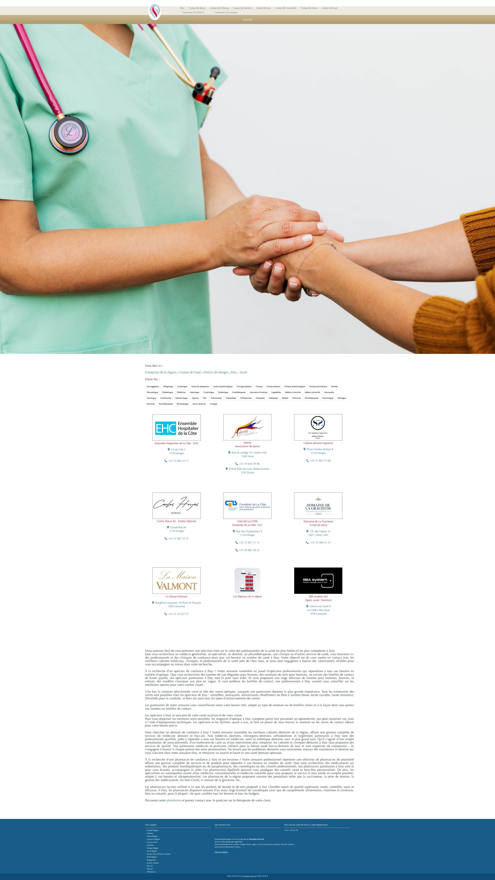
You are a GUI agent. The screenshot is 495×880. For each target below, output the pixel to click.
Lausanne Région (153, 839)
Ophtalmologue (181, 398)
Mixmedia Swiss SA (249, 876)
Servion (150, 866)
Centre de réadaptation (200, 386)
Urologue (213, 404)
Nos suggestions (153, 386)
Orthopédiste (231, 398)
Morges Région (153, 848)
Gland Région (152, 836)
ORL (205, 398)
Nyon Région (152, 851)
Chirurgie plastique (244, 386)
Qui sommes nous (222, 825)
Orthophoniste (246, 398)
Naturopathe (329, 392)
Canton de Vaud (189, 372)
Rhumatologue (182, 404)
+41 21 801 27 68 (320, 460)
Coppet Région (153, 830)
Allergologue (168, 386)
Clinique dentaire (273, 386)
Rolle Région (152, 857)
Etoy (234, 372)
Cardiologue (182, 386)
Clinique (259, 386)
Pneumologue (327, 398)
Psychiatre (151, 404)
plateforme (174, 800)
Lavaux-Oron (152, 842)
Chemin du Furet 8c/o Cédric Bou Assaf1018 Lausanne (319, 610)
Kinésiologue (223, 392)
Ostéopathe (273, 398)
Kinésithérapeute (239, 392)
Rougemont (151, 860)
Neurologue (151, 398)
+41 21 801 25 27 (178, 538)
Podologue (341, 398)
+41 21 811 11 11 (249, 542)
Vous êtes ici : (154, 366)
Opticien (195, 398)
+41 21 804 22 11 (178, 460)
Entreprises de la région (161, 372)
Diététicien (181, 392)
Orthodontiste (216, 398)
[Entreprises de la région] (154, 3)
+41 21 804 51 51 (320, 542)
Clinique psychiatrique (318, 386)
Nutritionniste (165, 398)
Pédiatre (285, 398)
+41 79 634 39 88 (249, 463)
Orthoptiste (260, 398)
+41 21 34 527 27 (178, 613)
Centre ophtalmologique (223, 386)
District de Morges (215, 372)
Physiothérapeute (311, 398)
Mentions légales (221, 852)
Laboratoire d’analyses (258, 392)
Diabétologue (167, 392)
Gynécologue (208, 392)
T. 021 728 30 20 (291, 830)
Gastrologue (194, 392)
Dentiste (334, 386)
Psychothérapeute (166, 404)
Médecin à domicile (293, 392)
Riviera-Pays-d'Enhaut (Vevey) (159, 854)
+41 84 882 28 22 (249, 550)
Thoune (150, 869)
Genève (150, 833)
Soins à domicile (199, 404)
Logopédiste (276, 392)
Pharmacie (296, 398)
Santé (243, 372)
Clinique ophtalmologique (294, 386)
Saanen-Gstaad (153, 863)
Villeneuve (151, 872)
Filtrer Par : (152, 379)
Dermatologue (152, 392)
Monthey (150, 845)
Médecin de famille (312, 392)
